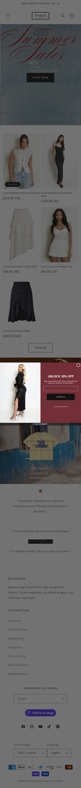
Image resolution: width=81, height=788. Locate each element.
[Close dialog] (78, 365)
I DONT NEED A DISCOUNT (61, 406)
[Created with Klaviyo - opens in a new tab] (40, 424)
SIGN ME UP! (60, 397)
